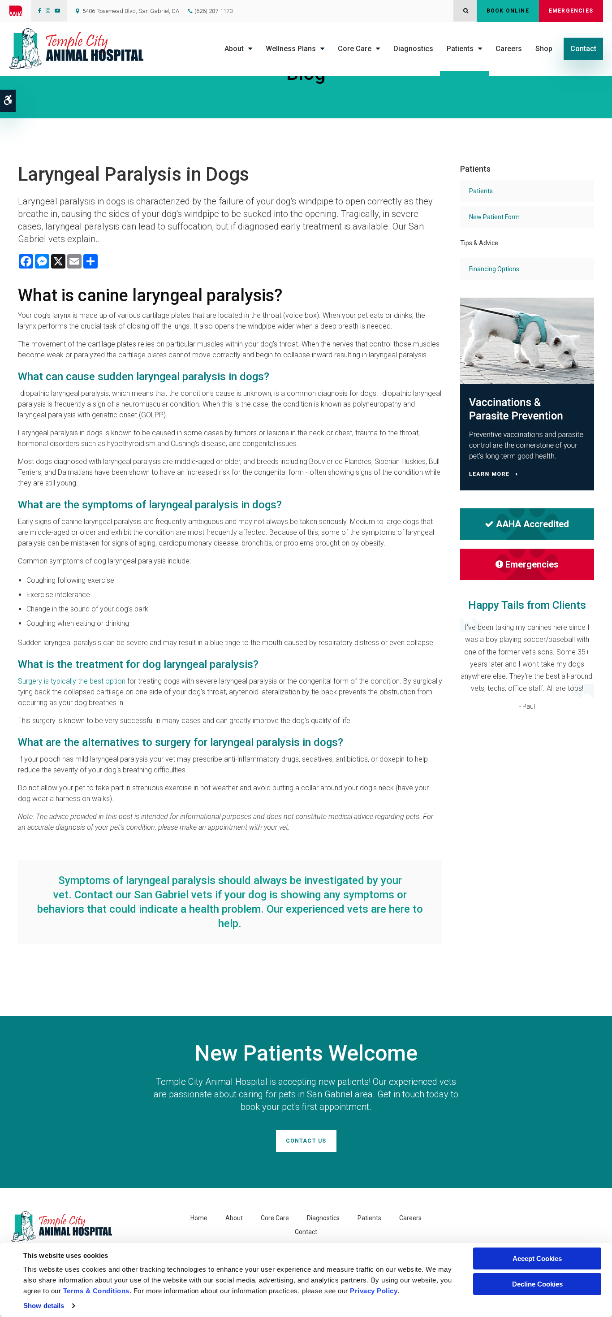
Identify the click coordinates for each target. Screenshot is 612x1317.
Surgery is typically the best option (71, 681)
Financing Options (494, 269)
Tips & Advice (479, 243)
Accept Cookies (537, 1258)
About (234, 48)
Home (198, 1218)
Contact (583, 48)
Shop (543, 48)
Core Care (354, 48)
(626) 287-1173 (213, 11)
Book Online (508, 11)
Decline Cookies (537, 1284)
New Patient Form (494, 217)
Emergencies (571, 11)
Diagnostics (413, 48)
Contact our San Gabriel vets (143, 894)
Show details (43, 1305)
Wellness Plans (291, 48)
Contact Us (306, 1141)
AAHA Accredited (532, 524)
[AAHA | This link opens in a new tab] (20, 10)
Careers (509, 48)
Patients (460, 48)
